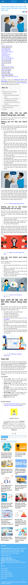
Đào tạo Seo (4, 578)
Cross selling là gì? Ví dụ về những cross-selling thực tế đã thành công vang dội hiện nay (6, 488)
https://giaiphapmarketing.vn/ (13, 560)
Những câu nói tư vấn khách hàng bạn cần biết (10, 92)
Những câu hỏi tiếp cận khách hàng (11, 96)
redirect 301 (4, 53)
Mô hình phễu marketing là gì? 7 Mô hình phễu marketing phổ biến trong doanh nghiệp (20, 522)
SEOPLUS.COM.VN (6, 583)
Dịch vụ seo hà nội (6, 56)
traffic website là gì (6, 50)
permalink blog (5, 55)
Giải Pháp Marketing (22, 82)
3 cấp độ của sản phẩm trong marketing (13, 405)
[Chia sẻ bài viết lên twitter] (24, 12)
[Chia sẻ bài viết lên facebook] (23, 12)
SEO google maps (6, 48)
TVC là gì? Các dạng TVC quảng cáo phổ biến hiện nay (20, 454)
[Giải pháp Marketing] (14, 1)
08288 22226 (8, 558)
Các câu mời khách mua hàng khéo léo (11, 103)
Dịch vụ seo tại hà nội (7, 45)
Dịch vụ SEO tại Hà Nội (6, 574)
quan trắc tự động (6, 71)
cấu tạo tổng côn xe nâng (8, 66)
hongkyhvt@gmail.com (9, 559)
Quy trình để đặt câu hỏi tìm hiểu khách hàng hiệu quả (10, 106)
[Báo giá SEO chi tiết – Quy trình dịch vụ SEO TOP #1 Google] (7, 531)
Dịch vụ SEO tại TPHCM (7, 576)
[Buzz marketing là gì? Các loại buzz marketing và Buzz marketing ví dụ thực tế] (7, 513)
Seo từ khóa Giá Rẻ (6, 61)
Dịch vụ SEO (4, 568)
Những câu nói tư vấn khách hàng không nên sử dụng (11, 99)
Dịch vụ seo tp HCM (6, 59)
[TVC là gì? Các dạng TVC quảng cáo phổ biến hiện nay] (21, 447)
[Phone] (15, 434)
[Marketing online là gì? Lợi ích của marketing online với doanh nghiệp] (21, 531)
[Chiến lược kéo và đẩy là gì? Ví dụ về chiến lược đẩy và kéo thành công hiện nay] (7, 497)
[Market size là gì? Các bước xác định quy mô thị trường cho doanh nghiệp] (7, 463)
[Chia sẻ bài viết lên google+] (26, 12)
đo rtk (3, 64)
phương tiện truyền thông (12, 403)
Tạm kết (5, 109)
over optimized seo (6, 49)
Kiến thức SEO (4, 570)
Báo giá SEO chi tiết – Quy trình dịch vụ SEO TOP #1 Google (6, 539)
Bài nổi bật (4, 436)
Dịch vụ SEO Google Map (8, 58)
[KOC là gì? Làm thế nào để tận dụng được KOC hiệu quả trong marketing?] (21, 497)
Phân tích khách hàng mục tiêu (16, 203)
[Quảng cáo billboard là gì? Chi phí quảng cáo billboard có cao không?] (21, 479)
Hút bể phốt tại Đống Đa (7, 74)
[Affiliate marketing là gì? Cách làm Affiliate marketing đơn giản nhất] (21, 463)
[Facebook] (12, 434)
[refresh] (25, 1)
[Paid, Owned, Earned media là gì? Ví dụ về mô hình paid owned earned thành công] (7, 447)
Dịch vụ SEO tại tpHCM (7, 52)
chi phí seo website (6, 54)
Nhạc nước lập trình (6, 69)
